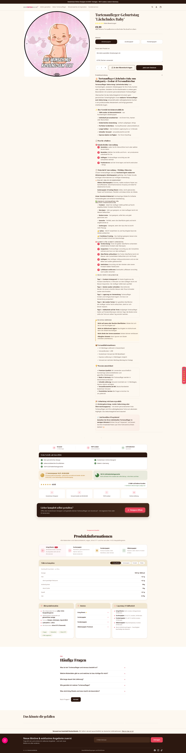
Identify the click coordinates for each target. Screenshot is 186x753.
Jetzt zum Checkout (149, 68)
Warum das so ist (127, 731)
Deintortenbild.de (32, 750)
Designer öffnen (136, 510)
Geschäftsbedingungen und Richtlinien (93, 750)
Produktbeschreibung (101, 75)
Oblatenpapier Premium (85, 627)
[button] (38, 734)
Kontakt (75, 699)
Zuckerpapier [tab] (126, 563)
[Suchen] (152, 7)
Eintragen (157, 740)
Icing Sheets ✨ (82, 612)
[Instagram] (158, 750)
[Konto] (156, 7)
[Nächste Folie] (87, 44)
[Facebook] (155, 750)
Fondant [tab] (135, 563)
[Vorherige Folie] (26, 44)
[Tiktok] (161, 750)
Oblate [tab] (142, 563)
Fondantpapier (82, 622)
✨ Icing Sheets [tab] (116, 563)
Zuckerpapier (82, 617)
